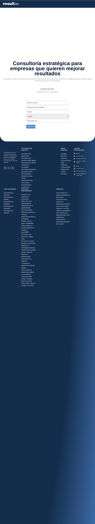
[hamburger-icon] (90, 4)
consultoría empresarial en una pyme (19, 36)
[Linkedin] (5, 168)
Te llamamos (30, 126)
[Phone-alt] (8, 168)
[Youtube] (12, 168)
